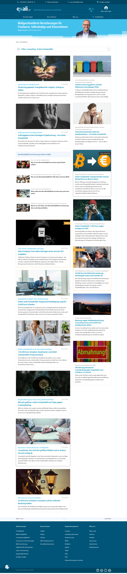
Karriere (91, 534)
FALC (66, 557)
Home (17, 42)
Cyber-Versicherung (22, 550)
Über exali (92, 531)
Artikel (42, 531)
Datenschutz (93, 544)
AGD (66, 554)
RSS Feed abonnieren (46, 541)
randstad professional (71, 534)
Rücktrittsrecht (94, 547)
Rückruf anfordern (52, 2)
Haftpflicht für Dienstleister (24, 547)
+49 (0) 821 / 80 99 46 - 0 (27, 2)
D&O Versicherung (21, 544)
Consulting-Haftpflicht (23, 537)
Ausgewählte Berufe (22, 554)
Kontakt (91, 537)
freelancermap (69, 537)
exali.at (23, 9)
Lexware (67, 531)
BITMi (66, 541)
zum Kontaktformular (76, 2)
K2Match (67, 544)
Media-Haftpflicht (21, 534)
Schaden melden (104, 2)
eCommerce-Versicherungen (25, 541)
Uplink (67, 547)
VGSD (66, 550)
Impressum (93, 541)
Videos (42, 534)
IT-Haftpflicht (20, 531)
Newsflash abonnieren (47, 544)
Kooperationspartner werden (74, 560)
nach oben (108, 518)
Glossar (42, 537)
